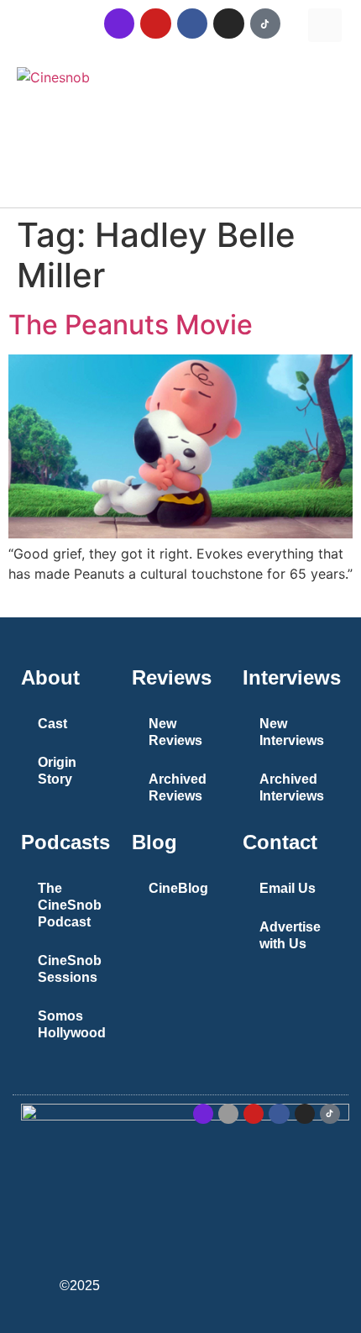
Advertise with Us (290, 935)
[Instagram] (228, 23)
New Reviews (175, 732)
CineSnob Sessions (70, 968)
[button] (325, 25)
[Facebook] (192, 23)
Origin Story (57, 770)
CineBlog (178, 888)
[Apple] (228, 1114)
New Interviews (291, 732)
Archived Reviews (178, 787)
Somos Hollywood (72, 1024)
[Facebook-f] (279, 1114)
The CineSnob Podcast (70, 905)
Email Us (287, 888)
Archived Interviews (291, 787)
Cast (52, 723)
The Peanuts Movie (130, 324)
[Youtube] (155, 23)
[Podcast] (119, 23)
